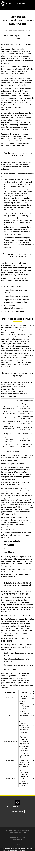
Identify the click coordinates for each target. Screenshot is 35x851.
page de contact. (18, 145)
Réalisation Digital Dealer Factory (17, 832)
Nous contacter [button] (17, 811)
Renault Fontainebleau (16, 3)
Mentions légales (17, 839)
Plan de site (17, 844)
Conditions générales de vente (17, 837)
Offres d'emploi (18, 835)
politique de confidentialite (17, 842)
